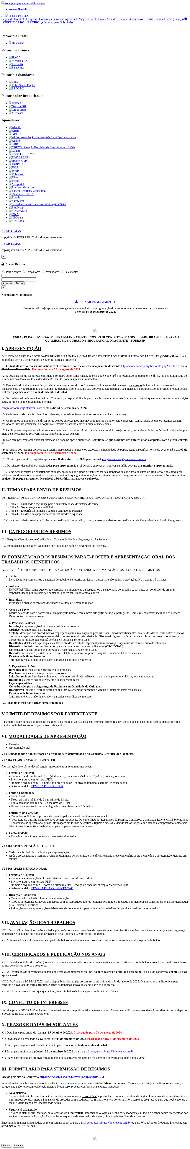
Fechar (19, 283)
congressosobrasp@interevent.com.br (23, 408)
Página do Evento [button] (11, 19)
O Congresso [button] (30, 19)
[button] (18, 9)
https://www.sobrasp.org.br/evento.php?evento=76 (150, 366)
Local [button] (92, 19)
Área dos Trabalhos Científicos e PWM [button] (130, 19)
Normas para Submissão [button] (58, 22)
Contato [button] (101, 19)
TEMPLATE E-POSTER (47, 786)
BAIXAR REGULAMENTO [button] (96, 302)
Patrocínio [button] (58, 19)
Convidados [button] (160, 19)
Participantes (13, 271)
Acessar (7, 283)
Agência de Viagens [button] (77, 19)
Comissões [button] (45, 19)
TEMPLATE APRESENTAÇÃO (52, 888)
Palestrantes (71, 271)
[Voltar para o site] (16, 15)
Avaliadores (52, 271)
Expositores (33, 271)
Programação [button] (176, 19)
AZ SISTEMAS (11, 231)
